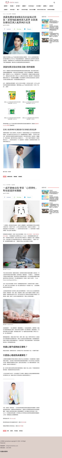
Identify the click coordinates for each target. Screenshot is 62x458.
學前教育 (51, 19)
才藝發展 (51, 38)
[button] (54, 2)
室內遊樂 (51, 24)
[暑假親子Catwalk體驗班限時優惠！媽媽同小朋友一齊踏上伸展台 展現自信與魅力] (45, 40)
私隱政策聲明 (4, 451)
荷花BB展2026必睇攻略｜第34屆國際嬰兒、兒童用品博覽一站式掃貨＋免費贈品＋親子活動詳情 (54, 35)
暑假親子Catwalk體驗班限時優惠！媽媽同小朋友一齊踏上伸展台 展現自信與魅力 (54, 41)
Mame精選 (9, 14)
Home (4, 14)
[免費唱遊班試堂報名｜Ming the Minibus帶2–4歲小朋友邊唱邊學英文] (45, 21)
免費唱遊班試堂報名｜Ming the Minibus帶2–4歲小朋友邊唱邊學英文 (54, 21)
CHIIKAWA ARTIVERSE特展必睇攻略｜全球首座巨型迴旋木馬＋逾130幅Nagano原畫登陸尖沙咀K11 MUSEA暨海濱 (54, 28)
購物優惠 (20, 176)
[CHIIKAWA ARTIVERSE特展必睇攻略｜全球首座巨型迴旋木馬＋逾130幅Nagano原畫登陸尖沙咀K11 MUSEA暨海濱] (45, 26)
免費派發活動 (9, 176)
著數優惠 (14, 14)
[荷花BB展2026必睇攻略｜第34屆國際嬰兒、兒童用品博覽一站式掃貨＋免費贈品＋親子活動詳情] (45, 34)
